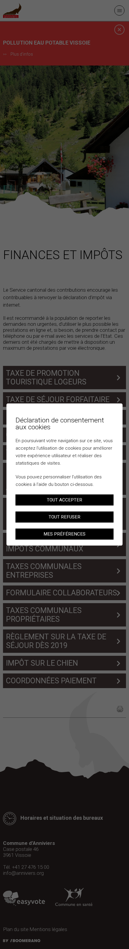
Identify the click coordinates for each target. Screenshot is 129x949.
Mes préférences (65, 533)
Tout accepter (64, 500)
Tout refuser (64, 516)
